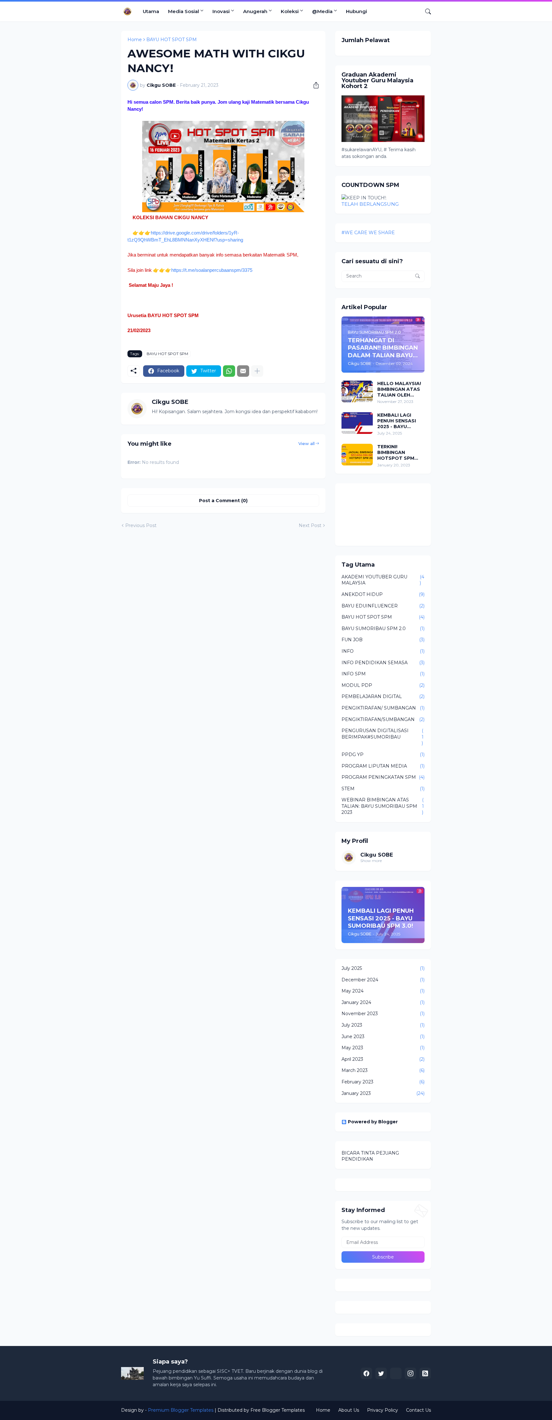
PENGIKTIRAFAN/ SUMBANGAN (383, 708)
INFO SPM (383, 674)
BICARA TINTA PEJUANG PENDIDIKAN (370, 1156)
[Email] (243, 371)
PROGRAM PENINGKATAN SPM (383, 777)
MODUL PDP (383, 685)
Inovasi (221, 11)
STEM (383, 789)
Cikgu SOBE (376, 855)
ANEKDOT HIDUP (383, 594)
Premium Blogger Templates (180, 1410)
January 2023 (383, 1093)
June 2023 (383, 1036)
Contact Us (418, 1410)
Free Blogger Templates (277, 1410)
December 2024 (383, 980)
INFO (383, 651)
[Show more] (257, 371)
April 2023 (383, 1059)
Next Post (310, 525)
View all (306, 443)
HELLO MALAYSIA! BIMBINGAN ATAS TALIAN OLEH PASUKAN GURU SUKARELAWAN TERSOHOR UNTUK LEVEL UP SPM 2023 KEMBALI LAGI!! (400, 389)
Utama (151, 11)
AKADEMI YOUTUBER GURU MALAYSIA (382, 580)
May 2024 (383, 991)
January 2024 (383, 1002)
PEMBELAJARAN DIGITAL (383, 696)
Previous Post (141, 525)
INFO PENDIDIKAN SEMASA (383, 662)
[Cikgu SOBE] (396, 1373)
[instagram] (410, 1373)
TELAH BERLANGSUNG (370, 204)
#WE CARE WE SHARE (368, 232)
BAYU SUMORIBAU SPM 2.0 (383, 628)
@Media (322, 11)
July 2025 (383, 968)
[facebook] (366, 1373)
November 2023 (383, 1013)
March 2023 (383, 1070)
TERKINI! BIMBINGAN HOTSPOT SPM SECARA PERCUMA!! (395, 452)
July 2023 (383, 1025)
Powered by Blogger (373, 1122)
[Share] (313, 85)
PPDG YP (383, 754)
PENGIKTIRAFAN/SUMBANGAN (383, 719)
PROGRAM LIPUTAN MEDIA (383, 766)
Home (134, 39)
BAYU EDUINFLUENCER (383, 606)
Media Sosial (183, 11)
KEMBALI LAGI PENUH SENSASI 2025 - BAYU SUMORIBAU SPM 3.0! (398, 421)
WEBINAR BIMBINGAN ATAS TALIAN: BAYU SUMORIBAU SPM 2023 (382, 806)
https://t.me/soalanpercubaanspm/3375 (211, 270)
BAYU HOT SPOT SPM (171, 39)
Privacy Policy (382, 1410)
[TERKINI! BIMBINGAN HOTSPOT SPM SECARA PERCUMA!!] (357, 454)
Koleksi (290, 11)
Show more (371, 860)
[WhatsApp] (229, 371)
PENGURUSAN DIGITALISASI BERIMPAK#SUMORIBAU (382, 737)
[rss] (425, 1373)
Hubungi (356, 11)
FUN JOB (383, 640)
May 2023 (383, 1048)
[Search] (425, 11)
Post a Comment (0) (223, 500)
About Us (348, 1410)
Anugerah (255, 11)
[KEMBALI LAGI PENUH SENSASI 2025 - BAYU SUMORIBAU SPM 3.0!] (357, 423)
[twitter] (381, 1373)
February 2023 (383, 1082)
